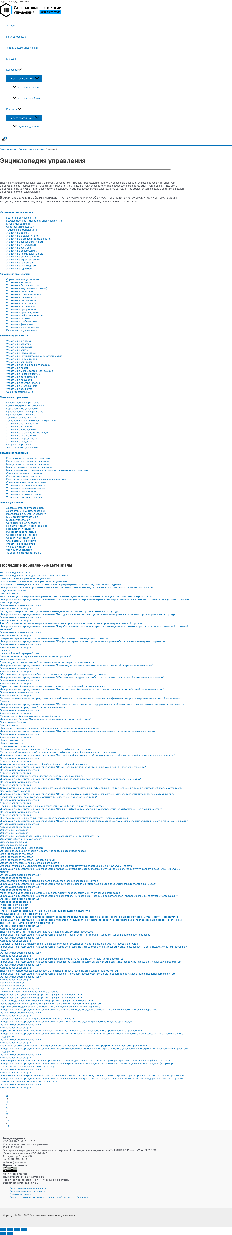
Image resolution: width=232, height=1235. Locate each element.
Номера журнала (16, 36)
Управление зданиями (19, 346)
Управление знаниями (19, 426)
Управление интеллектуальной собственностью (34, 355)
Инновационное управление (22, 402)
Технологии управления (14, 397)
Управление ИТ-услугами (21, 244)
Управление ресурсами (19, 379)
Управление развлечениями (22, 256)
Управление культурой (19, 247)
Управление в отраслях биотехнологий (28, 238)
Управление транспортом (21, 265)
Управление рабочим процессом (25, 315)
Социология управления (20, 537)
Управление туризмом (19, 268)
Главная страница (8, 149)
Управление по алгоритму (21, 435)
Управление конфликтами (21, 543)
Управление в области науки (22, 235)
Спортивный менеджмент (21, 226)
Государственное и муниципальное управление (34, 220)
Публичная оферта (20, 1194)
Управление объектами (14, 335)
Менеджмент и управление (22, 516)
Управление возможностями (22, 423)
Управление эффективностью (23, 327)
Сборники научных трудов (21, 534)
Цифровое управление (19, 444)
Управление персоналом (20, 306)
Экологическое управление (22, 447)
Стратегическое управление (23, 279)
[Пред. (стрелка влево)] (3, 1233)
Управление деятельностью (16, 212)
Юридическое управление (21, 330)
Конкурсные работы (28, 98)
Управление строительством (23, 259)
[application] (20, 69)
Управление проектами (14, 452)
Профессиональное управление (24, 411)
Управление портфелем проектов (25, 488)
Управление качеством (19, 291)
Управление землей (17, 349)
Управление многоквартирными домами (29, 370)
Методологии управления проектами (28, 464)
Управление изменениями (21, 429)
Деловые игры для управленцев (25, 507)
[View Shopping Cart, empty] (3, 140)
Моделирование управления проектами (29, 467)
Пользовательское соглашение (27, 1191)
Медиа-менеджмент (18, 223)
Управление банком (17, 232)
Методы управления (18, 519)
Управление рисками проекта (23, 494)
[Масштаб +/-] (3, 1229)
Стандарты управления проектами (26, 482)
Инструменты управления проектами (28, 461)
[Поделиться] (17, 1229)
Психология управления (20, 528)
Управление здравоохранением (24, 241)
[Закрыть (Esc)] (24, 1229)
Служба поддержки (28, 126)
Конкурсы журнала (28, 87)
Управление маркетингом (21, 297)
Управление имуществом (21, 352)
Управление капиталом (19, 361)
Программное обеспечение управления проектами (36, 479)
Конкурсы (12, 69)
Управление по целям (19, 441)
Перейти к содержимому (14, 1)
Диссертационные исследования (25, 510)
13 (7, 1125)
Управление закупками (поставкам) (26, 288)
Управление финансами (19, 324)
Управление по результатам (22, 438)
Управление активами (19, 282)
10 (7, 1119)
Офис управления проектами (23, 476)
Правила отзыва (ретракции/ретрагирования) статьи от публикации (48, 1197)
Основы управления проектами (24, 473)
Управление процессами (15, 273)
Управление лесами (17, 367)
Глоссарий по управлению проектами (28, 458)
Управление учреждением (21, 385)
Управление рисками (18, 318)
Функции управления (18, 546)
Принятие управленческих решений (27, 525)
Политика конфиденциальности (27, 1188)
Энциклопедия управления (22, 47)
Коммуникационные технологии (25, 405)
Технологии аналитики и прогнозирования (31, 420)
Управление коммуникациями (23, 294)
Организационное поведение (23, 522)
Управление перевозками (21, 303)
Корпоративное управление (22, 408)
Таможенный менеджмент (21, 229)
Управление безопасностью (22, 285)
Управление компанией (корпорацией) (28, 364)
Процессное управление (20, 414)
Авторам (11, 25)
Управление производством (22, 312)
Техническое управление (21, 417)
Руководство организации (21, 531)
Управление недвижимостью (23, 373)
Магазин (11, 58)
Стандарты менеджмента (21, 540)
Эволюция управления (19, 549)
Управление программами (21, 309)
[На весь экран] (10, 1229)
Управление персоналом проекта (25, 485)
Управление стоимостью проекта (25, 497)
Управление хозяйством (20, 388)
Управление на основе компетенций (27, 432)
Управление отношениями (21, 300)
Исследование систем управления (26, 513)
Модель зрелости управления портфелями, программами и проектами (47, 470)
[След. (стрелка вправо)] (10, 1233)
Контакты (11, 109)
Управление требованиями (21, 321)
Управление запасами (18, 343)
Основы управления (12, 502)
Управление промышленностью (24, 253)
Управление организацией (21, 376)
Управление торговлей (19, 262)
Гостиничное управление (21, 217)
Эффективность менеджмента (23, 552)
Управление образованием (21, 250)
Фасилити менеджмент (19, 391)
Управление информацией (21, 358)
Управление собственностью (23, 382)
